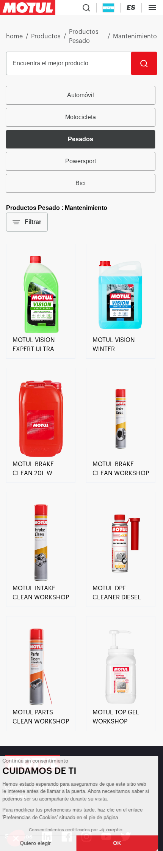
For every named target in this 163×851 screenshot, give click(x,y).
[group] (81, 139)
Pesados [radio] (80, 139)
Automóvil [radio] (80, 95)
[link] (41, 331)
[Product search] (86, 7)
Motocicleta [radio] (80, 117)
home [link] (14, 36)
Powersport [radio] (80, 161)
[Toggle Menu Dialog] (152, 7)
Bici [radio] (80, 183)
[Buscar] (144, 63)
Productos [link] (46, 36)
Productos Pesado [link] (84, 36)
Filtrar (33, 222)
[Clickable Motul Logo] (27, 7)
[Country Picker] (109, 7)
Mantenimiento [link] (135, 36)
